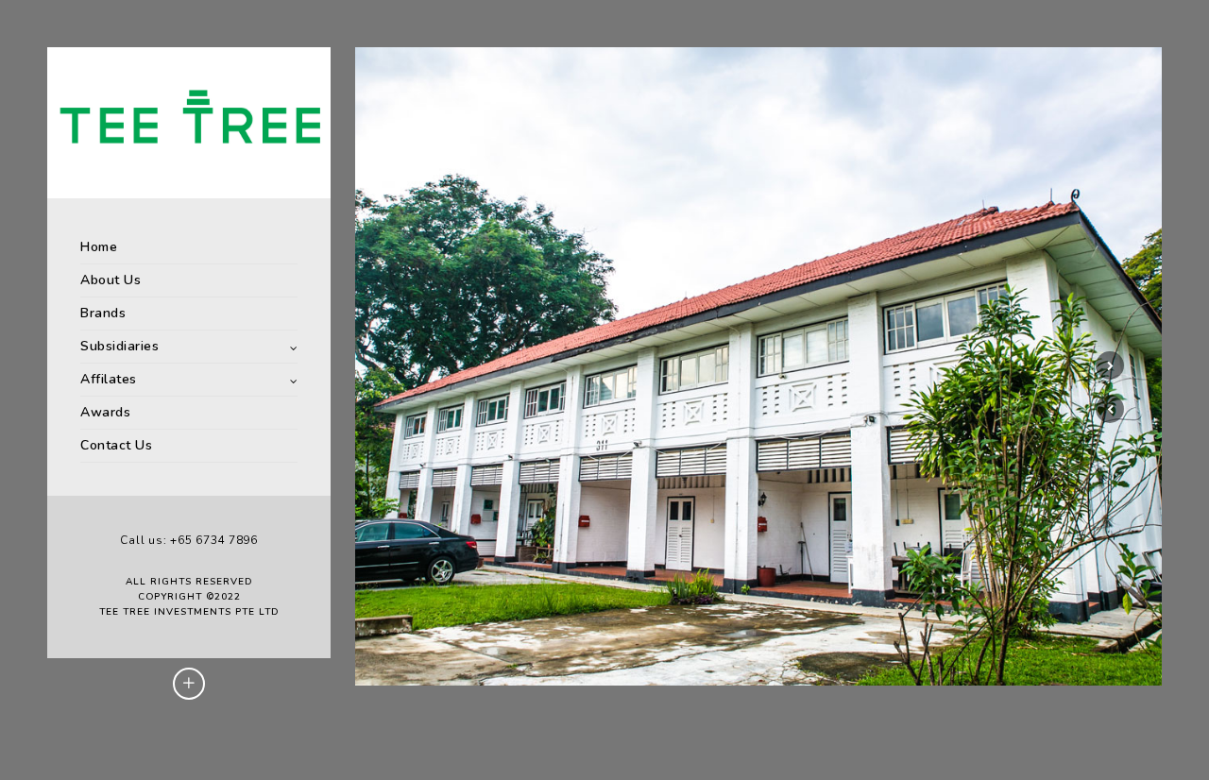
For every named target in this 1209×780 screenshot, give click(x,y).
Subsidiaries (119, 346)
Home (98, 247)
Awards (105, 412)
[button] (1110, 409)
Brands (103, 313)
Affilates (108, 379)
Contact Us (116, 445)
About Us (110, 280)
